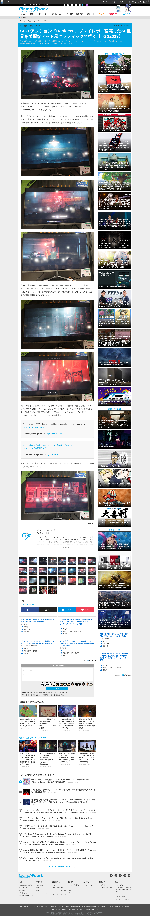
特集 (31, 14)
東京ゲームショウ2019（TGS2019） (33, 738)
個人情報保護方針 (75, 906)
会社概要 (66, 906)
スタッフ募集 (71, 909)
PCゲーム (42, 14)
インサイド (100, 14)
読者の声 (79, 14)
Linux (39, 890)
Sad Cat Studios (28, 604)
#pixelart (68, 445)
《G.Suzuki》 (89, 523)
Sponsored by (82, 660)
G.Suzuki (43, 533)
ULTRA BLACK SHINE (123, 894)
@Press (94, 909)
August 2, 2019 (52, 455)
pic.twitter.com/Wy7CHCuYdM (35, 448)
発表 (70, 887)
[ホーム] (20, 21)
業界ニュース (73, 890)
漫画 (88, 14)
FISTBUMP (113, 14)
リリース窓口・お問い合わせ (40, 906)
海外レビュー (24, 893)
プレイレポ (23, 887)
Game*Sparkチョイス (107, 887)
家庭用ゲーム (56, 14)
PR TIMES (79, 909)
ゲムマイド (126, 14)
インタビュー (24, 890)
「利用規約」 (44, 695)
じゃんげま (119, 885)
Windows (40, 885)
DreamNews (87, 909)
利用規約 (111, 906)
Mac (38, 887)
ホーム (22, 14)
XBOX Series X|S (58, 887)
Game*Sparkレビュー (26, 885)
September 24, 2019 (54, 434)
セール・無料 (69, 14)
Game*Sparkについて (25, 906)
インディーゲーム (42, 893)
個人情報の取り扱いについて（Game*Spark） (94, 906)
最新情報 (70, 882)
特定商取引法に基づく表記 (122, 906)
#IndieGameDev (58, 445)
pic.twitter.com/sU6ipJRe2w (34, 427)
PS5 (54, 885)
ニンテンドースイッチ (59, 895)
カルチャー (87, 882)
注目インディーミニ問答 (27, 895)
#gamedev (47, 445)
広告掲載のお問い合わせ (56, 906)
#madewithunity (29, 445)
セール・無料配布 (74, 885)
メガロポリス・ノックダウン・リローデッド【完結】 (123, 889)
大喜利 (103, 885)
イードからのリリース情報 (59, 909)
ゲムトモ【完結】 (121, 896)
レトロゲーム (89, 885)
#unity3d (39, 445)
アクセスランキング (27, 17)
